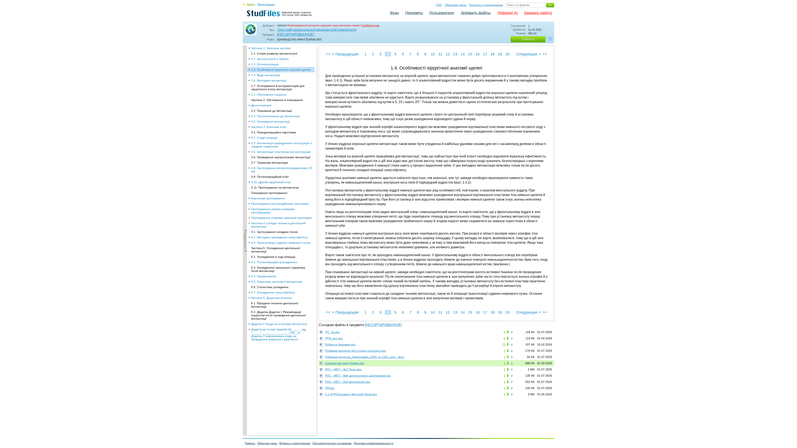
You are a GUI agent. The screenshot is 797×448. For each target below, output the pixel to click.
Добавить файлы (476, 13)
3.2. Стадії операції (264, 137)
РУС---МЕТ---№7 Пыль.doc (343, 369)
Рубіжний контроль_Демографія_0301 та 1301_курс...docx (364, 357)
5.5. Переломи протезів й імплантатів (276, 281)
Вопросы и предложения (486, 5)
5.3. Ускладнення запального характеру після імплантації (278, 269)
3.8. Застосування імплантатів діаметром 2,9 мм (281, 169)
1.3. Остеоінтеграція (265, 64)
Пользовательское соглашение (332, 443)
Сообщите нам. (370, 25)
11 (440, 54)
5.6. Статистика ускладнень (269, 287)
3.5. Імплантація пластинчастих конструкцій (280, 151)
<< (328, 54)
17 (485, 54)
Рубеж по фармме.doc (340, 344)
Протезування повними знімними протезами (281, 217)
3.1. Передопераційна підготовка (273, 132)
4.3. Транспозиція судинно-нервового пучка (280, 242)
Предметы (414, 13)
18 (492, 54)
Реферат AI (508, 13)
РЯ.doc (330, 388)
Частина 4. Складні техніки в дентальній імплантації (278, 225)
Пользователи (441, 13)
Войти (251, 4)
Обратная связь (455, 5)
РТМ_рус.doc (334, 338)
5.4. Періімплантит (263, 276)
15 (470, 54)
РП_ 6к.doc (332, 332)
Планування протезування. (269, 193)
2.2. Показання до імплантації (271, 110)
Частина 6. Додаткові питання (271, 297)
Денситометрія (261, 105)
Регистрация (266, 4)
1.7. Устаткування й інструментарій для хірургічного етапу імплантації (277, 87)
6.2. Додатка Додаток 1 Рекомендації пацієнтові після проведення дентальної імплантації (278, 315)
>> (545, 54)
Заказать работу (538, 13)
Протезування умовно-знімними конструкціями (273, 210)
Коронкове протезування (268, 198)
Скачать (528, 39)
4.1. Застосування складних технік (274, 232)
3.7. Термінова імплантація (269, 162)
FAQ (439, 5)
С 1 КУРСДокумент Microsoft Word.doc (351, 394)
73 (503, 344)
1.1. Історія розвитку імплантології (274, 53)
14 (463, 54)
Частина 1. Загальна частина (271, 48)
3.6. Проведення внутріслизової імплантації (280, 157)
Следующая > (528, 54)
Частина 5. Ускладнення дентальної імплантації (275, 249)
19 (500, 54)
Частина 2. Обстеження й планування (277, 100)
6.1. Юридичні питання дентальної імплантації (274, 305)
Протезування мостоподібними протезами (280, 203)
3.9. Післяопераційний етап (270, 176)
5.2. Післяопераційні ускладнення (274, 262)
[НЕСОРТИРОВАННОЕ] (295, 34)
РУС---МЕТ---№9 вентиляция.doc (347, 381)
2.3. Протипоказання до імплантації (275, 116)
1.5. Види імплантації (265, 75)
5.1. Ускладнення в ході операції (273, 256)
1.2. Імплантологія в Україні (269, 59)
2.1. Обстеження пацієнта (268, 94)
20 (507, 54)
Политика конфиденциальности (373, 443)
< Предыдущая (345, 54)
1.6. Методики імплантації (268, 80)
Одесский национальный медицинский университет (317, 30)
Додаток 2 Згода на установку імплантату (279, 324)
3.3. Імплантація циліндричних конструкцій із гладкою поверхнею (281, 144)
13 (455, 54)
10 (433, 54)
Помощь (250, 443)
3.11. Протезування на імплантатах (275, 187)
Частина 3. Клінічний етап (268, 127)
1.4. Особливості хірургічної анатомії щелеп (281, 69)
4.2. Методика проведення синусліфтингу (279, 237)
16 (478, 54)
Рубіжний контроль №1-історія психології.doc (355, 350)
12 (448, 54)
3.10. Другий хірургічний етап (271, 182)
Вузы (394, 13)
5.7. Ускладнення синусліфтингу (273, 292)
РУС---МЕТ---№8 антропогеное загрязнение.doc (358, 375)
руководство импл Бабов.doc (344, 363)
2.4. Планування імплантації (270, 121)
